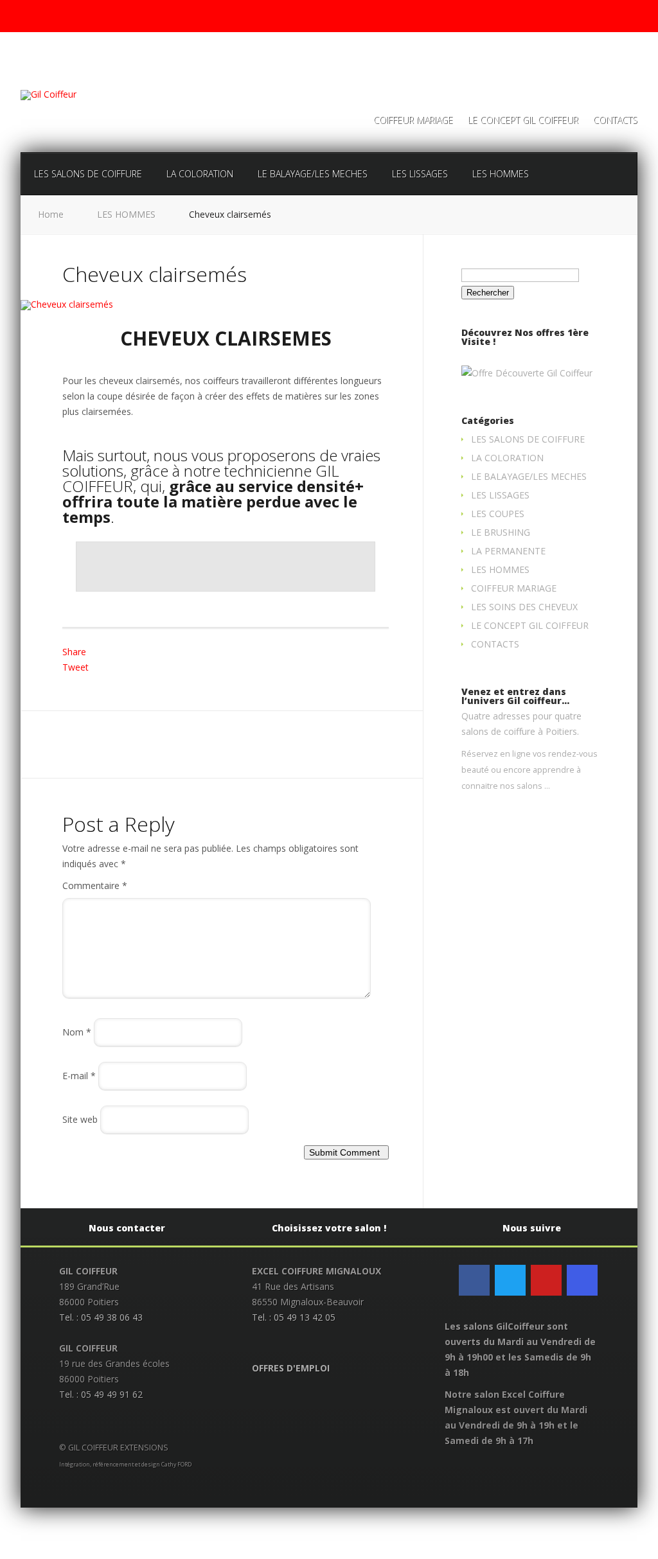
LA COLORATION (199, 174)
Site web (80, 1119)
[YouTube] (546, 1280)
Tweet (75, 667)
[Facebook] (474, 1280)
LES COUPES (497, 513)
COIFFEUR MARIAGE (413, 121)
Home (51, 214)
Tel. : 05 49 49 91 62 (101, 1394)
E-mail (79, 1076)
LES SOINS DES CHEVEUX (524, 607)
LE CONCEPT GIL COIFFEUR (523, 121)
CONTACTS (615, 121)
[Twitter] (510, 1280)
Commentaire (94, 885)
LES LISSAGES (420, 174)
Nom (76, 1032)
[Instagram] (582, 1280)
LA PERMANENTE (508, 551)
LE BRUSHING (500, 532)
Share (74, 652)
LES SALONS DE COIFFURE (88, 174)
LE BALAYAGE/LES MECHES (313, 174)
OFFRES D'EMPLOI (291, 1368)
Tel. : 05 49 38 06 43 (101, 1317)
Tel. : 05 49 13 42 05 (293, 1317)
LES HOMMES (500, 174)
